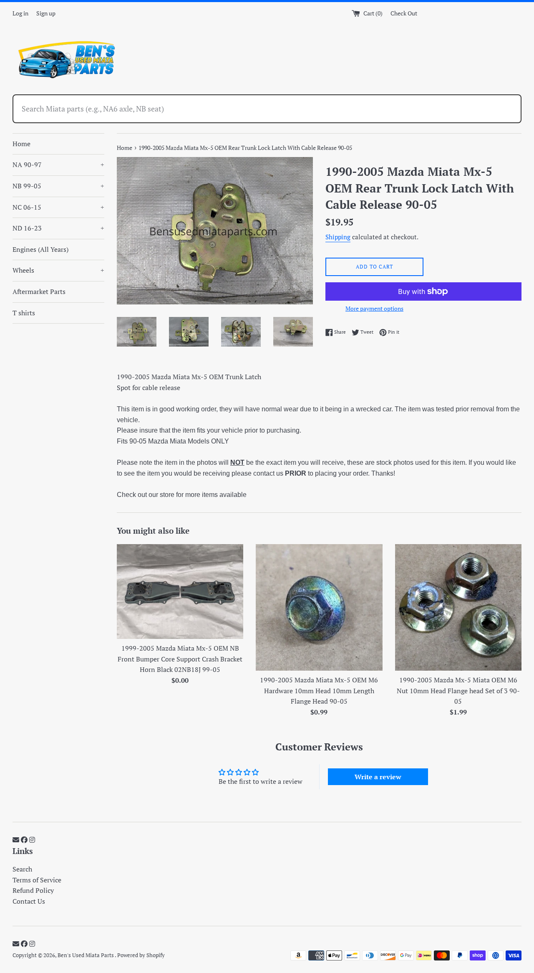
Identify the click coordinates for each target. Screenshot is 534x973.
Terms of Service (37, 879)
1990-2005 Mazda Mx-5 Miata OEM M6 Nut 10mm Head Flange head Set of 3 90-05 (458, 690)
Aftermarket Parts (39, 291)
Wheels (58, 270)
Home (21, 143)
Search (22, 869)
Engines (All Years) (40, 249)
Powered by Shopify (141, 955)
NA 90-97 (58, 164)
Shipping (337, 237)
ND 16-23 (58, 228)
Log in (20, 13)
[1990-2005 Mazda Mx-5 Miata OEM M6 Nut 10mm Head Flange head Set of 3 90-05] (458, 607)
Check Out (403, 13)
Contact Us (29, 901)
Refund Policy (33, 890)
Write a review (378, 776)
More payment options (374, 308)
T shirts (24, 312)
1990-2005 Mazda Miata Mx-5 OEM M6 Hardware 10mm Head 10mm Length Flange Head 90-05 (319, 690)
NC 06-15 (58, 207)
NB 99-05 (58, 185)
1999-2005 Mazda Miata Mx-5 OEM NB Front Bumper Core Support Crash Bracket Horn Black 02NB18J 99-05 (180, 659)
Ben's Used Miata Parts (86, 955)
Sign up (45, 13)
